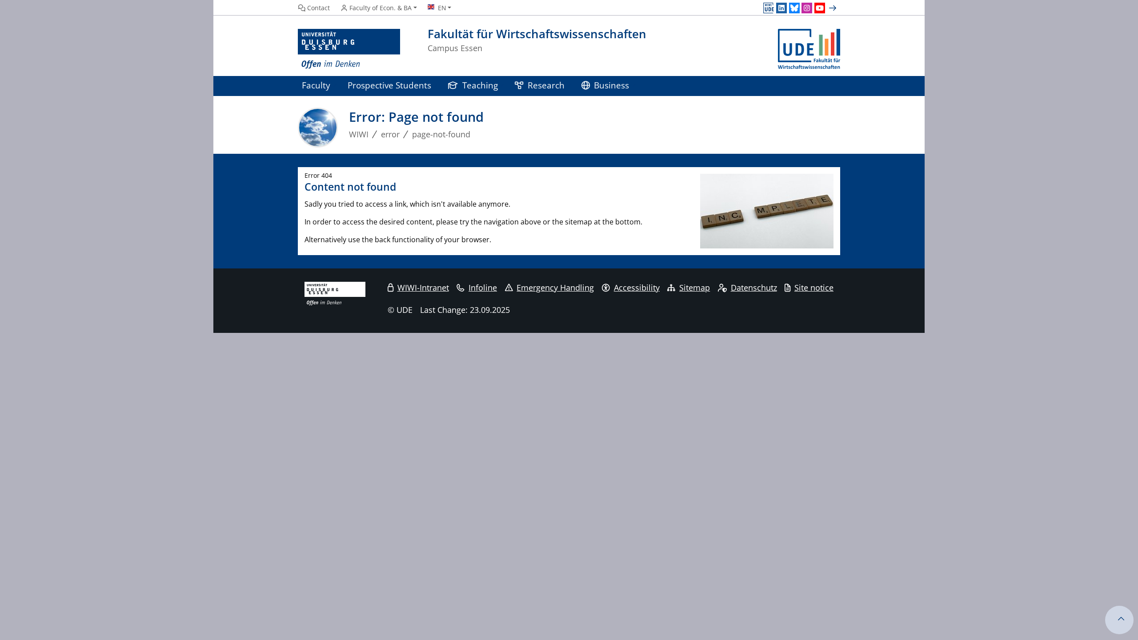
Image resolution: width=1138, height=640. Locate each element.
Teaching (480, 85)
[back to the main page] (809, 49)
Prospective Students (389, 85)
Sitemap (694, 287)
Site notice (813, 287)
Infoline (483, 287)
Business (611, 85)
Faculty (316, 85)
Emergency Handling (555, 287)
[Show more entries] (833, 8)
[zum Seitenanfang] (1119, 620)
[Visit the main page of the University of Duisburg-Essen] (349, 49)
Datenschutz (754, 287)
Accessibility (637, 287)
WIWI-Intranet (423, 287)
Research (546, 85)
